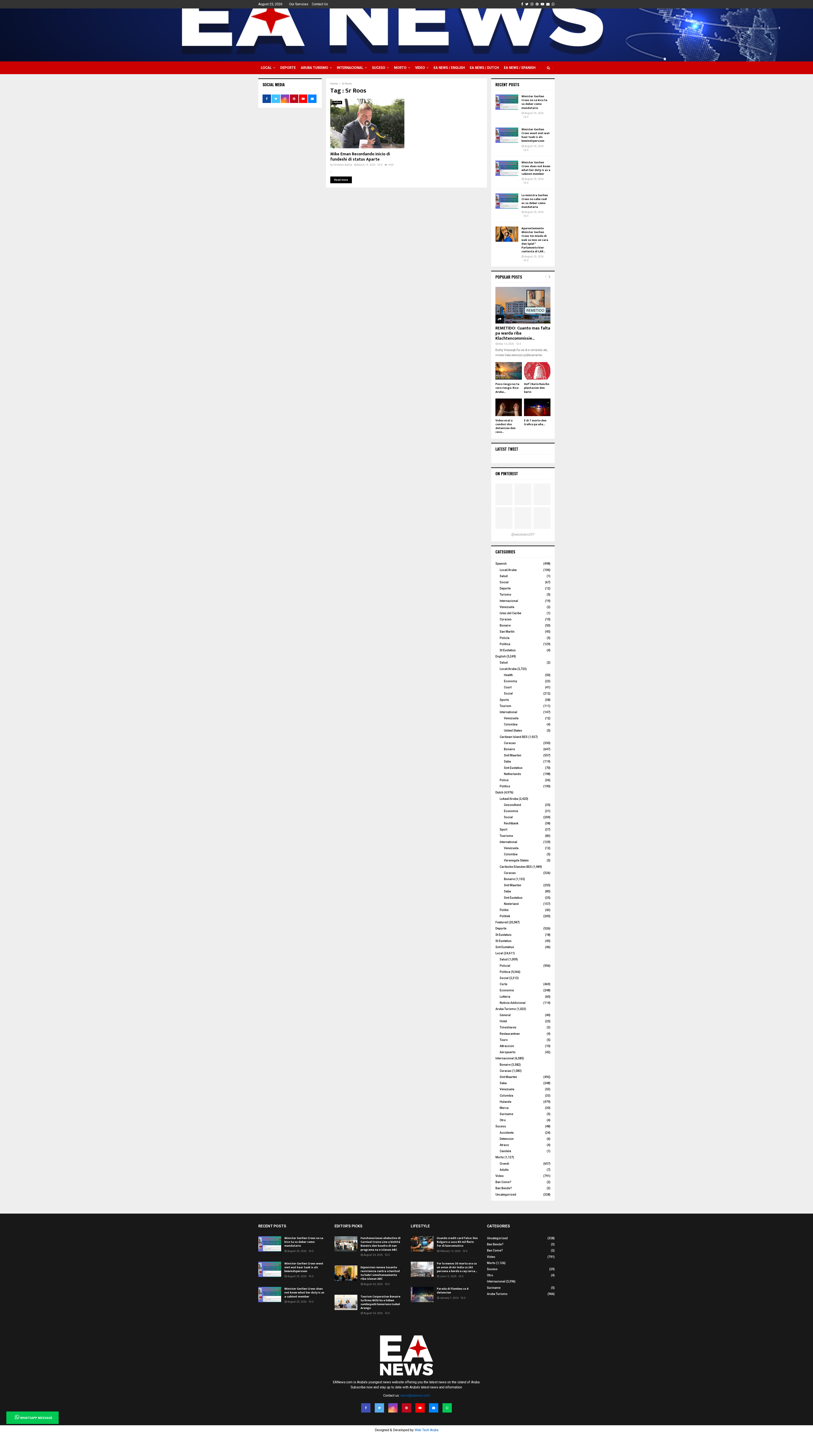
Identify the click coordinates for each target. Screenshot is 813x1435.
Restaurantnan (510, 1033)
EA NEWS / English (449, 68)
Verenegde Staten (516, 860)
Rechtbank (511, 823)
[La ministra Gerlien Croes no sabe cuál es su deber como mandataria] (506, 201)
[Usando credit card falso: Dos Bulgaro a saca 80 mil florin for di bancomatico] (422, 1244)
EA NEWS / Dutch (484, 68)
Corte (503, 984)
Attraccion (507, 1046)
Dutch (499, 792)
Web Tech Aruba (426, 1430)
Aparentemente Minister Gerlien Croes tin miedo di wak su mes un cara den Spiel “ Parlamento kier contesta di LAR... (534, 240)
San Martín (507, 631)
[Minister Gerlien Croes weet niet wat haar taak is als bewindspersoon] (506, 135)
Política (505, 644)
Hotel (503, 1021)
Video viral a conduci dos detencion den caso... (505, 426)
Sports (504, 700)
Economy (510, 681)
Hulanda (505, 1101)
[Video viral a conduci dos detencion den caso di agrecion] (508, 407)
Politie (504, 910)
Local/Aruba (508, 570)
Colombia (510, 724)
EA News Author (342, 164)
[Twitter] (379, 1408)
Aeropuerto (508, 1052)
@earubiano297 (523, 534)
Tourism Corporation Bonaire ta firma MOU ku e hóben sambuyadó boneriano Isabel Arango (380, 1302)
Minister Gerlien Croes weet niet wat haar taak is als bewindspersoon (535, 135)
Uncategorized (505, 1194)
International (508, 712)
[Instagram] (393, 1408)
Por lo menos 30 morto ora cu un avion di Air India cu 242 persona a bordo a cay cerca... (457, 1267)
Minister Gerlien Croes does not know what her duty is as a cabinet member (535, 168)
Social (504, 582)
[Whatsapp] (447, 1408)
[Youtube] (420, 1408)
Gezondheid (512, 805)
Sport (503, 829)
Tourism (505, 706)
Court (508, 687)
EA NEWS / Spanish (519, 68)
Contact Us (320, 4)
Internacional (350, 68)
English (500, 656)
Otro (503, 1120)
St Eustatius (508, 650)
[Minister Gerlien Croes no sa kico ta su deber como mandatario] (506, 102)
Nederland (511, 904)
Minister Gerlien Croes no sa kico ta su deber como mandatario (534, 102)
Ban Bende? (503, 1188)
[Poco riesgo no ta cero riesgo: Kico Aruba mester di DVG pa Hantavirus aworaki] (508, 371)
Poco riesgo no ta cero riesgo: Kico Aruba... (507, 388)
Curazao (506, 619)
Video (420, 68)
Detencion (507, 1138)
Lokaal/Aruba (509, 798)
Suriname (506, 1114)
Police (504, 780)
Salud (504, 576)
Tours (504, 1040)
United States (513, 730)
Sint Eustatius (513, 768)
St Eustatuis (503, 934)
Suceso (378, 68)
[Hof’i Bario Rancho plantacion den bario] (537, 371)
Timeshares (508, 1027)
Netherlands (512, 774)
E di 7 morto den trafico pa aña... (535, 422)
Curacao (510, 743)
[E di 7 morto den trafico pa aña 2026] (537, 407)
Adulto (504, 1169)
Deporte (288, 68)
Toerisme (506, 836)
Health (508, 675)
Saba (507, 761)
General (505, 1015)
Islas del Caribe (510, 613)
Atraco (504, 1145)
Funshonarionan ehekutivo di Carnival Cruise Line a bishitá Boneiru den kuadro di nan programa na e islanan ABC (381, 1244)
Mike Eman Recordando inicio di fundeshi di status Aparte (360, 156)
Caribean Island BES (514, 737)
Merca (504, 1108)
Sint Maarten (512, 755)
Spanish (501, 563)
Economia (507, 990)
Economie (511, 811)
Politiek (505, 916)
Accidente (507, 1132)
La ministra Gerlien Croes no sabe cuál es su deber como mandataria (534, 201)
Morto (400, 68)
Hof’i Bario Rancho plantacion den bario (536, 388)
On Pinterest (506, 473)
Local (266, 68)
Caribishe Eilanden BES (516, 866)
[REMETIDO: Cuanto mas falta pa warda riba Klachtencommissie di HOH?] (522, 305)
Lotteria (505, 996)
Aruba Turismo (314, 68)
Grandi (504, 1163)
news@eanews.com (415, 1395)
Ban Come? (503, 1182)
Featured (501, 922)
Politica (337, 102)
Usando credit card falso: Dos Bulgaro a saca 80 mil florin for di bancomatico (457, 1242)
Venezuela (507, 607)
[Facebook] (366, 1408)
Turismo (505, 594)
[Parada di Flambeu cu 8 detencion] (422, 1294)
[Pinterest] (406, 1408)
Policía (504, 638)
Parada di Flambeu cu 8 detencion (453, 1290)
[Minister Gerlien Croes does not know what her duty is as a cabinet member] (506, 168)
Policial (505, 965)
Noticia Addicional (512, 1002)
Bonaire (505, 625)
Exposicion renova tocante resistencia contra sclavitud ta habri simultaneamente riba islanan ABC (380, 1273)
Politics (505, 786)
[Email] (433, 1408)
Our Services (298, 4)
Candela (505, 1151)
